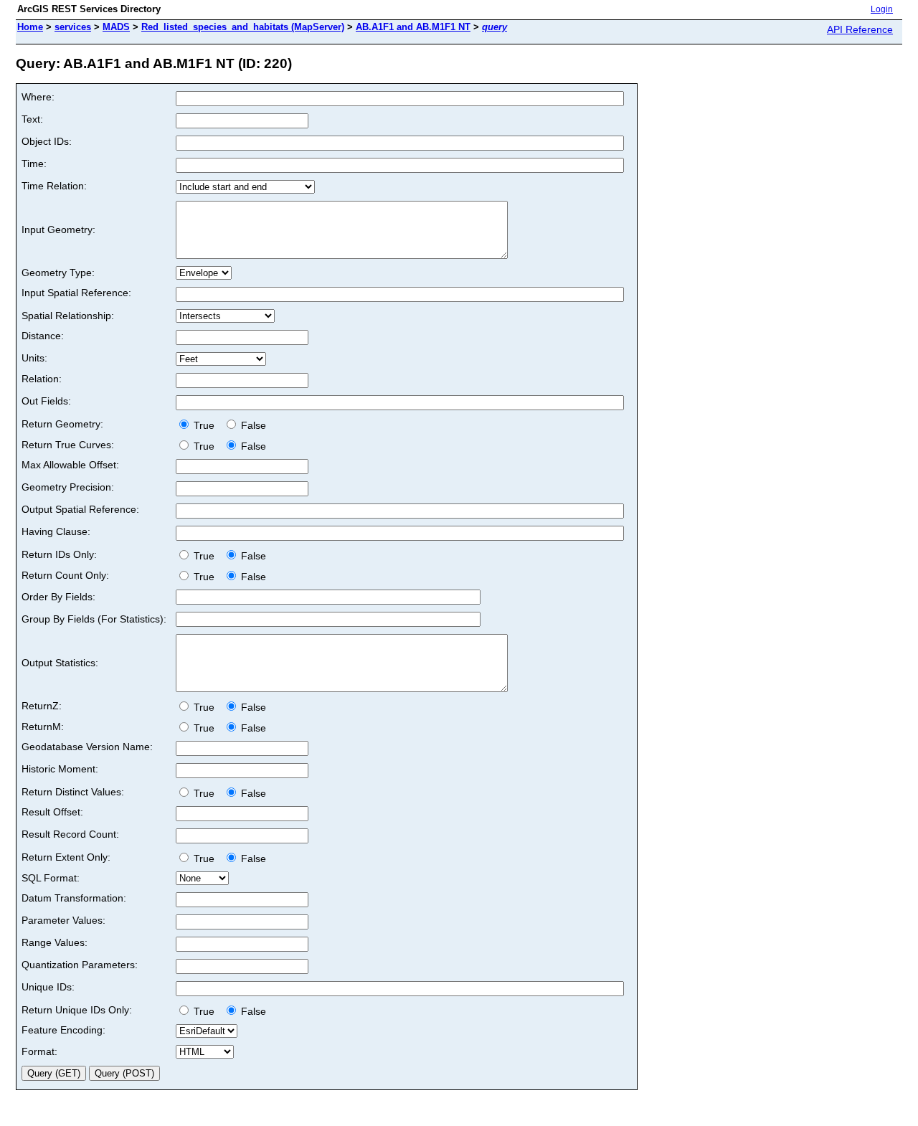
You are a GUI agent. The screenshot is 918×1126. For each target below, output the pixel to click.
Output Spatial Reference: (80, 509)
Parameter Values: (63, 920)
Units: (34, 358)
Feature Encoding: (63, 1030)
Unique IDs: (48, 987)
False (252, 425)
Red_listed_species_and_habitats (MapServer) (242, 27)
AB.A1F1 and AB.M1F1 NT (413, 27)
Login (882, 9)
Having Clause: (56, 531)
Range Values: (54, 942)
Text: (32, 119)
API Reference (860, 29)
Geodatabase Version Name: (87, 746)
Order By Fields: (58, 596)
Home (30, 27)
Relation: (42, 378)
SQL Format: (51, 878)
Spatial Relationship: (68, 315)
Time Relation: (54, 185)
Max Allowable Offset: (70, 464)
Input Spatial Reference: (76, 292)
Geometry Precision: (68, 487)
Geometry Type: (58, 272)
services (73, 27)
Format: (39, 1051)
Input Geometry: (58, 229)
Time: (34, 163)
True (205, 425)
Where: (38, 97)
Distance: (43, 335)
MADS (116, 27)
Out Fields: (46, 401)
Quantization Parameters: (80, 964)
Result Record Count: (70, 834)
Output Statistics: (60, 662)
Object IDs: (47, 141)
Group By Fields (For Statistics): (94, 619)
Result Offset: (52, 812)
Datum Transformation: (74, 898)
